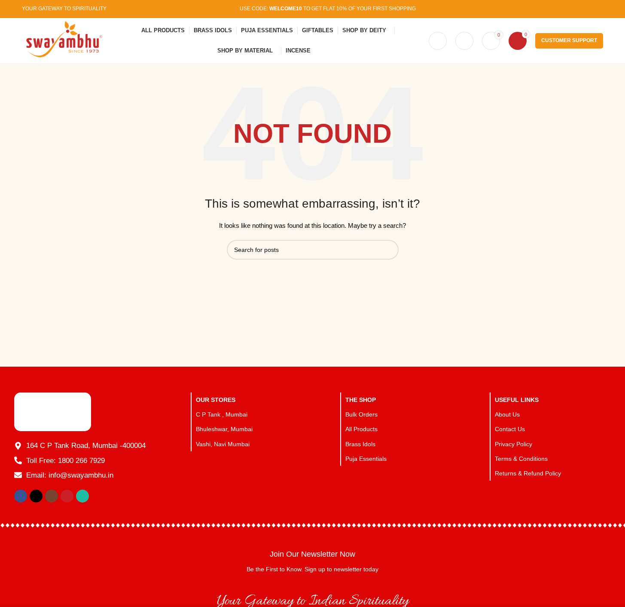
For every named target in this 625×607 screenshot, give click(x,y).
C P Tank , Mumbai (221, 414)
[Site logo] (62, 40)
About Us (507, 414)
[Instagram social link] (575, 9)
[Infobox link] (312, 561)
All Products (361, 429)
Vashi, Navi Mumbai (223, 444)
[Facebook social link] (554, 9)
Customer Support (569, 40)
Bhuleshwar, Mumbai (224, 429)
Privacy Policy (513, 444)
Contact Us (510, 429)
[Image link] (52, 411)
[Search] (437, 40)
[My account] (464, 40)
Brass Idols (360, 444)
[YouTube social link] (586, 9)
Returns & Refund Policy (528, 473)
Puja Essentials (366, 458)
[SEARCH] (389, 250)
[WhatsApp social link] (597, 9)
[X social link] (564, 9)
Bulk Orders (361, 414)
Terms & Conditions (521, 458)
